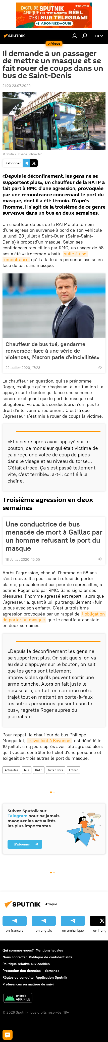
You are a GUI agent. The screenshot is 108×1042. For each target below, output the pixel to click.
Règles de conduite (18, 977)
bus (26, 770)
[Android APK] (18, 998)
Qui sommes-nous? (18, 950)
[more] (100, 367)
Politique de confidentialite (51, 957)
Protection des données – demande (31, 970)
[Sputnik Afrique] (15, 37)
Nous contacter (15, 957)
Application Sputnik (51, 977)
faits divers (55, 770)
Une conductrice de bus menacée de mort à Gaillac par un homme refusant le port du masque (54, 536)
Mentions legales (49, 950)
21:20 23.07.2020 (17, 85)
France (73, 770)
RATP (38, 770)
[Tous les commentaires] (8, 1035)
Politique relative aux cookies (26, 964)
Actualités (11, 770)
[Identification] (75, 36)
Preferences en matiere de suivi (28, 984)
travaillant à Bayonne (49, 740)
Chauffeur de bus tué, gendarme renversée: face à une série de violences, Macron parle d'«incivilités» (52, 350)
